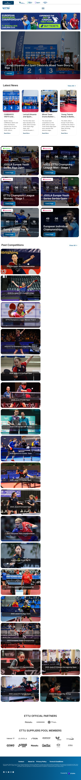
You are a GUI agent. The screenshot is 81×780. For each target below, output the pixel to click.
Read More (7, 133)
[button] (3, 55)
